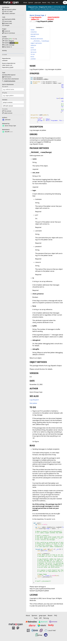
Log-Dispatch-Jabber (10, 9)
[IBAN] (35, 630)
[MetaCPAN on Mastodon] (20, 632)
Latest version (8, 113)
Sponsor (30, 2)
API (57, 2)
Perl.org (46, 618)
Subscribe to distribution (11, 79)
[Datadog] (53, 621)
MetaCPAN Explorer (10, 75)
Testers (6, 39)
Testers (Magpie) (9, 41)
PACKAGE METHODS (37, 39)
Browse (6, 23)
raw (10, 21)
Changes (6, 25)
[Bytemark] (43, 621)
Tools (53, 2)
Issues (6, 31)
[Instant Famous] (41, 630)
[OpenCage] (38, 635)
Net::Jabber (33, 403)
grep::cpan (38, 2)
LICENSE (33, 59)
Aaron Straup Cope (10, 125)
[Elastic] (41, 625)
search (6, 86)
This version (7, 111)
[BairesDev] (31, 621)
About (25, 2)
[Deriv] (32, 625)
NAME (32, 30)
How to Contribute (9, 33)
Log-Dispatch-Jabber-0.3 (36, 18)
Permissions (7, 77)
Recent (44, 2)
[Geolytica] (28, 630)
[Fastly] (51, 625)
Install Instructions (9, 81)
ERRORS (33, 36)
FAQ (49, 2)
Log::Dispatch (37, 77)
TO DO (33, 54)
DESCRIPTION (35, 34)
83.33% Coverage (9, 45)
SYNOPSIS (34, 32)
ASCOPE (7, 131)
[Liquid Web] (50, 630)
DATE (32, 48)
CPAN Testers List (7, 65)
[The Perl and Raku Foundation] (45, 635)
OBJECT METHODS (36, 43)
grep (5, 93)
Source (6, 21)
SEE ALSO (33, 52)
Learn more (59, 9)
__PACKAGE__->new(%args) (41, 41)
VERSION (33, 45)
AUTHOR (33, 50)
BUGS (32, 56)
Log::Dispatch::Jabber (40, 79)
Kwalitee (6, 43)
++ (34, 21)
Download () (9, 19)
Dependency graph (7, 67)
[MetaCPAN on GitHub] (13, 632)
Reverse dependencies (8, 63)
